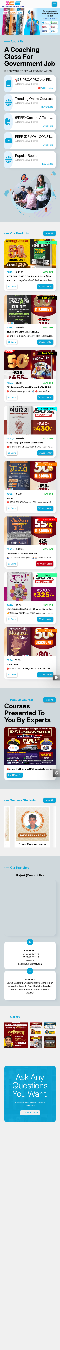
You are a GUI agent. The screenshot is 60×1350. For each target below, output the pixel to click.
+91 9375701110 (30, 957)
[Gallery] (30, 21)
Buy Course (47, 106)
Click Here (48, 125)
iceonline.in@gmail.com (30, 963)
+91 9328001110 (30, 953)
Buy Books (47, 163)
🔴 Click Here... (45, 87)
